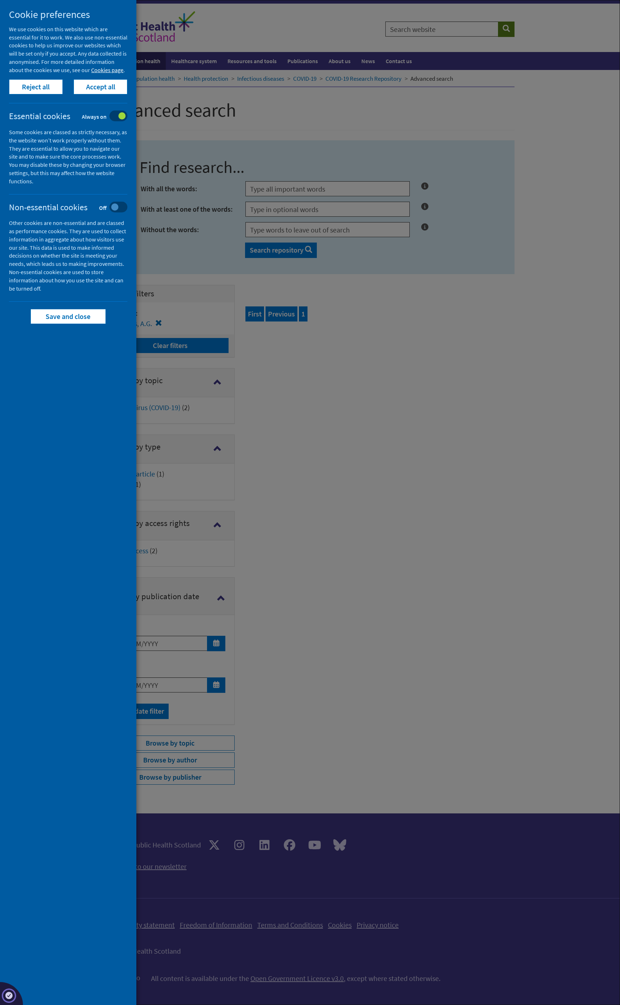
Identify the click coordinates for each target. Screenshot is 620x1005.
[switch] (73, 116)
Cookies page (107, 70)
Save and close (68, 316)
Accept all (100, 86)
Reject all (36, 86)
